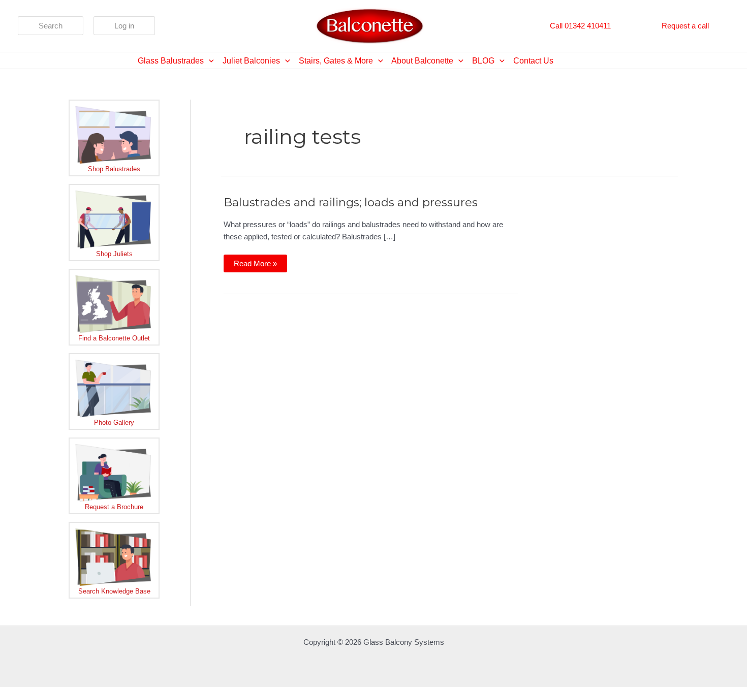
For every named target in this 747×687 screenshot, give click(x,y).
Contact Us (533, 60)
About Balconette (422, 60)
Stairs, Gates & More (336, 60)
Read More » (255, 265)
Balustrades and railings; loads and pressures (351, 202)
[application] (209, 60)
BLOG (483, 60)
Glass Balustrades (171, 60)
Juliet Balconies (251, 60)
